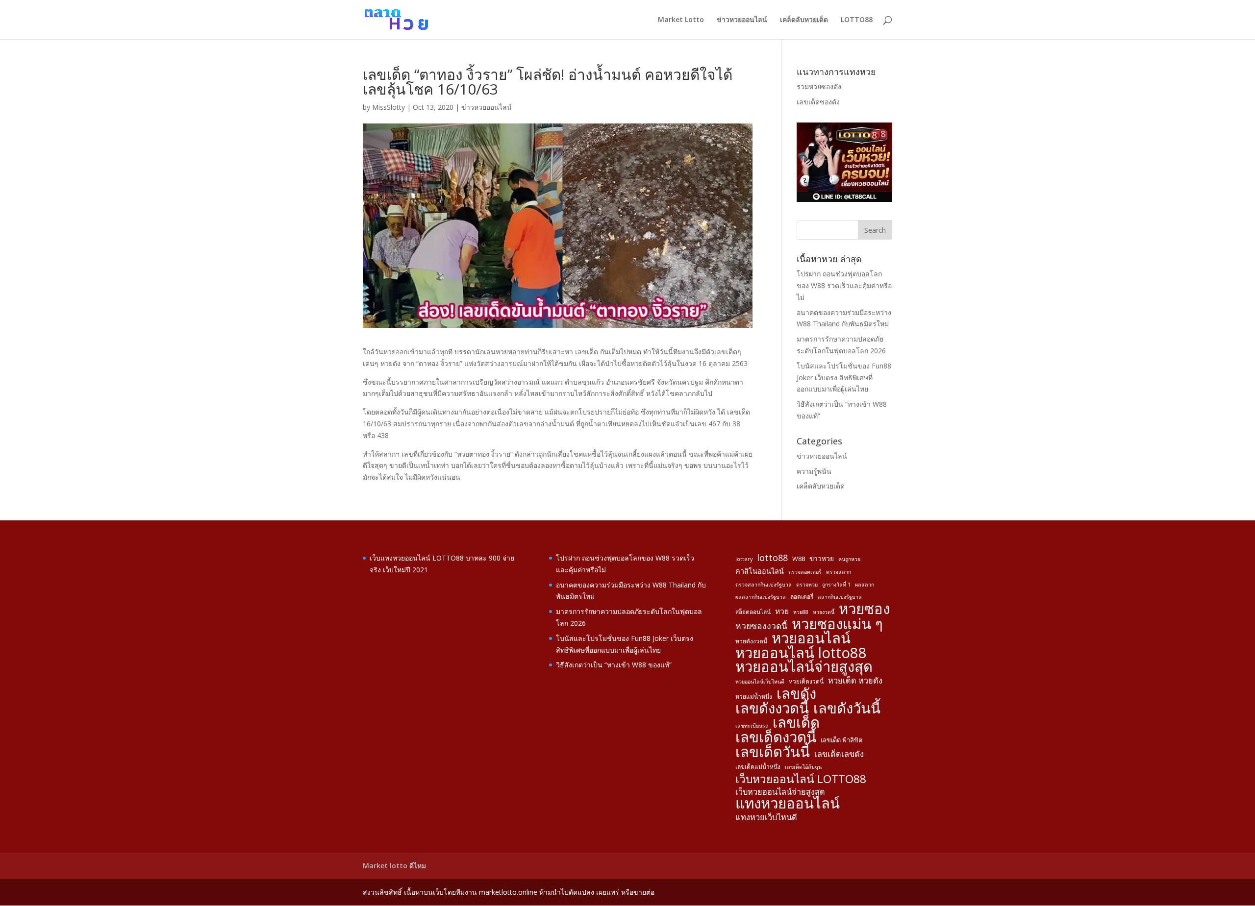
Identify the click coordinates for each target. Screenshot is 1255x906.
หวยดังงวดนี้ (751, 641)
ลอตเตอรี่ (801, 596)
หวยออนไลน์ (811, 638)
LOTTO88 (857, 20)
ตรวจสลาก (838, 571)
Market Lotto (681, 20)
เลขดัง (796, 694)
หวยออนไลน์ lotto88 (801, 653)
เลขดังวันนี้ (846, 708)
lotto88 (772, 557)
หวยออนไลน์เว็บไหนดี (759, 681)
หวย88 (800, 612)
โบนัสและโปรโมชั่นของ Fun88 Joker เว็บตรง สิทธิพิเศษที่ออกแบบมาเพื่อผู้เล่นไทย (844, 377)
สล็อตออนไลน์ (753, 611)
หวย (782, 611)
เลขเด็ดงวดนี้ (775, 737)
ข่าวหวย (821, 558)
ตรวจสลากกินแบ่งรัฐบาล (763, 584)
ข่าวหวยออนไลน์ (742, 20)
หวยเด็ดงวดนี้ (806, 681)
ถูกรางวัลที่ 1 (836, 584)
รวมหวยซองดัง (819, 86)
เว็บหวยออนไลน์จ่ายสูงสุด (780, 791)
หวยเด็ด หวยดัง (855, 680)
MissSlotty (388, 107)
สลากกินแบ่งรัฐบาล (840, 596)
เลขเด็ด (796, 723)
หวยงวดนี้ (823, 612)
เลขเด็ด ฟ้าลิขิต (841, 739)
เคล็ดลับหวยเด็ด (804, 20)
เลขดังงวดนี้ (772, 708)
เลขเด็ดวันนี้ (772, 752)
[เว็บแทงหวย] (844, 199)
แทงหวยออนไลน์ (787, 803)
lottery (744, 559)
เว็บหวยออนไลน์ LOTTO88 (800, 779)
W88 (798, 558)
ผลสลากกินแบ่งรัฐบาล (760, 596)
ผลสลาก (864, 584)
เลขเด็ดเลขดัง (839, 754)
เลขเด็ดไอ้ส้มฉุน (803, 766)
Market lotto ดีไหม (394, 865)
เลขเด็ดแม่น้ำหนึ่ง (757, 766)
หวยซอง (864, 609)
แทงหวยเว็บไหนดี (766, 817)
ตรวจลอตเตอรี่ (805, 571)
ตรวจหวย (807, 584)
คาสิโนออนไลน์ (759, 571)
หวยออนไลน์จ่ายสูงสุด (804, 667)
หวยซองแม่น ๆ (837, 624)
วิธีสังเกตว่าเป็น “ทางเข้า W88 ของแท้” (614, 664)
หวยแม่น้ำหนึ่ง (753, 696)
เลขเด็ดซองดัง (818, 101)
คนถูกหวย (849, 559)
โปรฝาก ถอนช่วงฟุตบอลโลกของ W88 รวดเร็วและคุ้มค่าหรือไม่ (844, 285)
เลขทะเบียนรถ (751, 725)
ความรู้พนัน (814, 471)
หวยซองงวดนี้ (761, 626)
